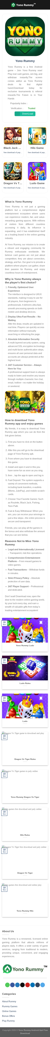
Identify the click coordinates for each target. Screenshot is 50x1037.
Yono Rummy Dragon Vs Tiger (25, 797)
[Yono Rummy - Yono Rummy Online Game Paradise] (25, 4)
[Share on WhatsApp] (7, 985)
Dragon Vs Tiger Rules (25, 759)
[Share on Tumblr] (37, 985)
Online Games (9, 1011)
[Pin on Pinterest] (27, 985)
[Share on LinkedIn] (32, 985)
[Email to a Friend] (22, 985)
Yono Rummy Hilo (25, 911)
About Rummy (9, 1001)
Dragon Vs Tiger (25, 873)
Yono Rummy (25, 61)
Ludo (25, 721)
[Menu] (46, 4)
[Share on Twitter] (17, 985)
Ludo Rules (25, 683)
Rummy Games (9, 1006)
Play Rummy (8, 1021)
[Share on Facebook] (12, 985)
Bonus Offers (8, 1016)
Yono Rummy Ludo (25, 646)
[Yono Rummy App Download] (25, 402)
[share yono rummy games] (25, 36)
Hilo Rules (25, 835)
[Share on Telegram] (42, 985)
